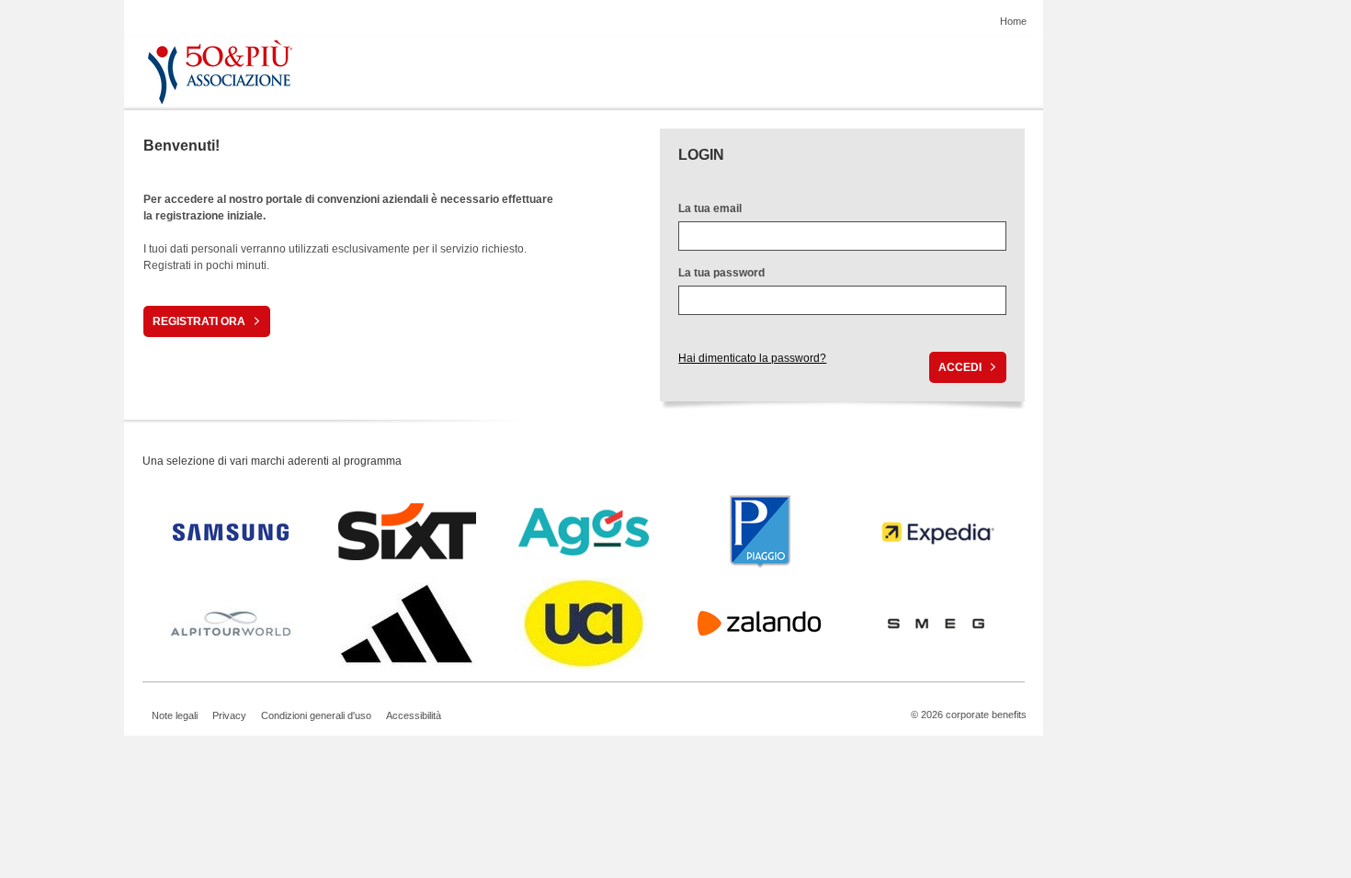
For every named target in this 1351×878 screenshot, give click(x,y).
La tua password (721, 272)
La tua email (710, 208)
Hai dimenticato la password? (752, 358)
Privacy (229, 715)
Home (1013, 21)
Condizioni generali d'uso (316, 715)
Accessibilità (413, 715)
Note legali (175, 715)
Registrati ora (199, 321)
